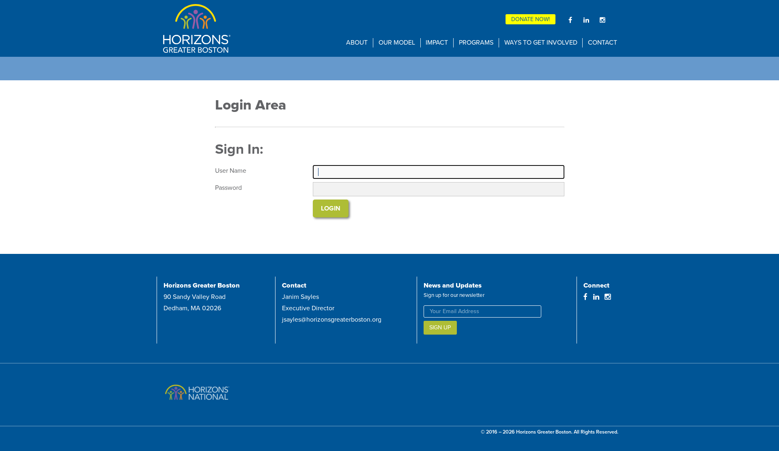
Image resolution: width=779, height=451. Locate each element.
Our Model (397, 43)
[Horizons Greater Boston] (240, 28)
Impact (437, 43)
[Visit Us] (237, 394)
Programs (476, 43)
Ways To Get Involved (540, 43)
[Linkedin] (586, 19)
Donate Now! (530, 19)
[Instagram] (602, 19)
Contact (602, 43)
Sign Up (440, 327)
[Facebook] (570, 19)
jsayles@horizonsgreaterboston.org (331, 320)
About (357, 43)
